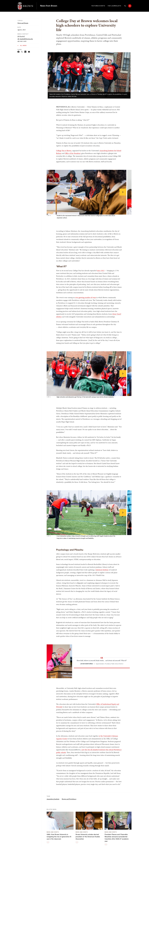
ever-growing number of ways (85, 297)
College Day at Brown (63, 150)
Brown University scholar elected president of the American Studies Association (88, 837)
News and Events (23, 23)
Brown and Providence (69, 799)
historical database (102, 570)
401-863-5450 (22, 41)
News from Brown (48, 6)
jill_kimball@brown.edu (25, 39)
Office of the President (72, 153)
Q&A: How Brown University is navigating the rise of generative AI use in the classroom (59, 837)
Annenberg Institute (53, 799)
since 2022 (100, 270)
